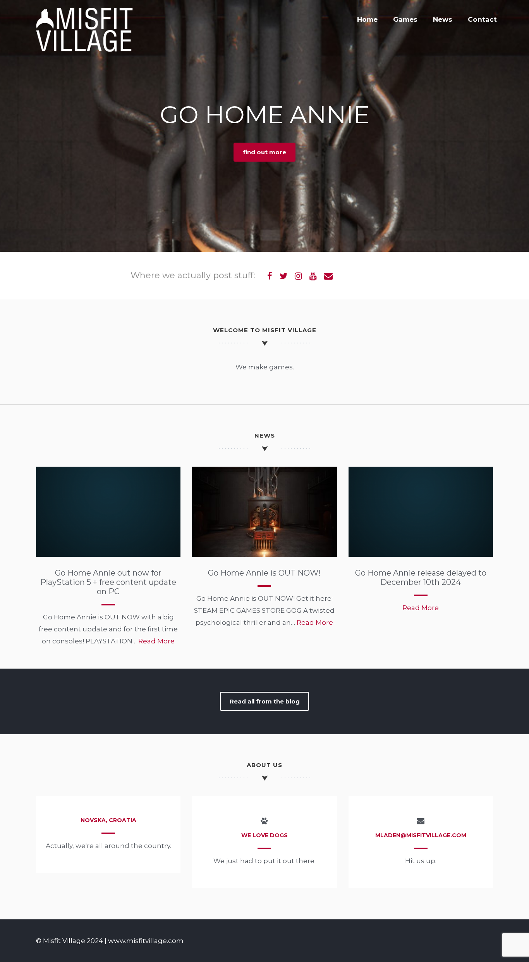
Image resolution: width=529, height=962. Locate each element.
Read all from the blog (265, 701)
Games (405, 19)
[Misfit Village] (84, 49)
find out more (264, 152)
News (442, 19)
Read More (156, 641)
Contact (482, 19)
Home (367, 19)
